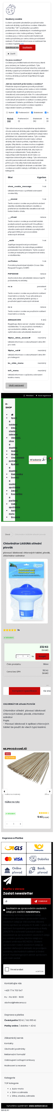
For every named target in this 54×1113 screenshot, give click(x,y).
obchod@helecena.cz (15, 1002)
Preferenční (24, 112)
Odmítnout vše (12, 47)
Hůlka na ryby (12, 801)
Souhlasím (27, 47)
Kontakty (8, 1043)
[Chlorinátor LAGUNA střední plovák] (27, 591)
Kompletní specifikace (24, 690)
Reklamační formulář (14, 1054)
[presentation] (4, 791)
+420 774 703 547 (13, 990)
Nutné (11, 112)
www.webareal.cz (38, 1105)
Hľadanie (35, 459)
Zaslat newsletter (18, 893)
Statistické (38, 112)
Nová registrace (44, 395)
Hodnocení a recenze (15, 1065)
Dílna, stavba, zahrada (23, 1096)
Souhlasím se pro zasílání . (26, 910)
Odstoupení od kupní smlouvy (19, 1060)
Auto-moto (18, 1088)
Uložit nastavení (16, 385)
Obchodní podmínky (14, 1049)
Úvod (7, 534)
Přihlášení (30, 395)
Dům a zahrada (20, 1092)
